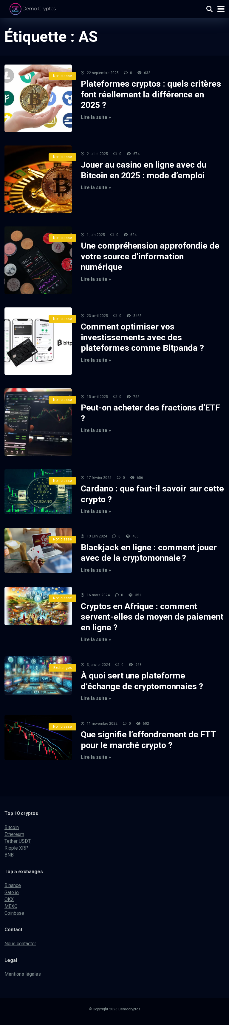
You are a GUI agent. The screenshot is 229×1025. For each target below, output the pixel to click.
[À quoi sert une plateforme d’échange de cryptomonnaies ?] (38, 675)
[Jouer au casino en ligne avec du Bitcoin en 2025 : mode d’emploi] (38, 179)
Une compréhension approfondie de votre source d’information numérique (150, 256)
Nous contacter (20, 943)
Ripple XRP (16, 848)
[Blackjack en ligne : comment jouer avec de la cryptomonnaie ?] (38, 550)
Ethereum (14, 834)
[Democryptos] (33, 8)
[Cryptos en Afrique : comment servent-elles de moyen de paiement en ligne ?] (38, 606)
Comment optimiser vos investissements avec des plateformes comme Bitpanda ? (142, 337)
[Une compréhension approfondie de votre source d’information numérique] (38, 260)
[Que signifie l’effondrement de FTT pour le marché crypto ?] (38, 737)
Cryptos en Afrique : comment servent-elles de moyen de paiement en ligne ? (152, 616)
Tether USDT (17, 841)
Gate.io (11, 892)
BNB (9, 855)
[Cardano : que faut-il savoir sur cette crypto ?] (38, 491)
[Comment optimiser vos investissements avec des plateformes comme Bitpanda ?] (38, 341)
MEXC (10, 906)
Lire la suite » (96, 117)
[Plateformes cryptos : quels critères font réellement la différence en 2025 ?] (38, 98)
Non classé (62, 76)
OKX (9, 899)
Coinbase (14, 913)
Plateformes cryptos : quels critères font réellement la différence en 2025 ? (151, 94)
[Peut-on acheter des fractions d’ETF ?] (38, 422)
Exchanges (62, 668)
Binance (12, 885)
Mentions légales (22, 974)
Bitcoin (11, 827)
